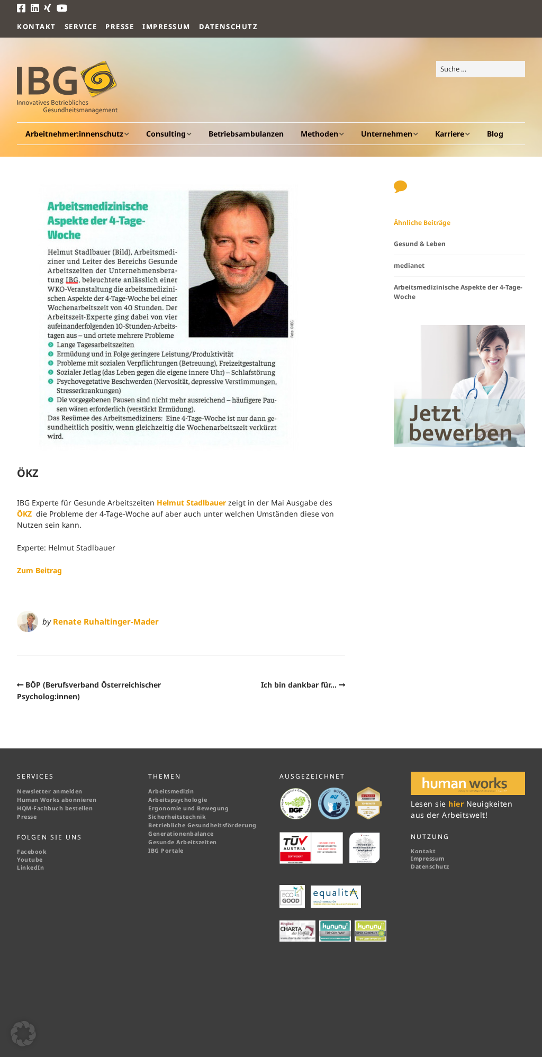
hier (457, 804)
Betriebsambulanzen (246, 134)
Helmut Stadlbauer (191, 503)
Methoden (319, 134)
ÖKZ (24, 514)
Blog (495, 134)
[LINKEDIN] (35, 8)
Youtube (30, 859)
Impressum (166, 26)
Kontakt (36, 26)
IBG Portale (166, 850)
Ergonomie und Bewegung (188, 808)
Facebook (32, 851)
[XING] (48, 8)
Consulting (166, 134)
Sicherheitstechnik (177, 816)
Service (81, 26)
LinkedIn (30, 867)
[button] (23, 1033)
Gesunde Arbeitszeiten (182, 842)
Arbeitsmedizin (171, 791)
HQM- (25, 808)
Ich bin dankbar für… (299, 685)
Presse (119, 26)
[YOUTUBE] (62, 8)
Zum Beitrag (39, 570)
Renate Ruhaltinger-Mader (106, 621)
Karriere (449, 134)
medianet (409, 265)
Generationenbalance (181, 833)
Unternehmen (386, 134)
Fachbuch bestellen (64, 808)
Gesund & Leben (420, 243)
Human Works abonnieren (56, 799)
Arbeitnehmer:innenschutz (74, 134)
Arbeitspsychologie (177, 799)
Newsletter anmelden (50, 791)
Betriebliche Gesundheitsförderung (202, 825)
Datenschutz (228, 26)
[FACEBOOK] (23, 8)
